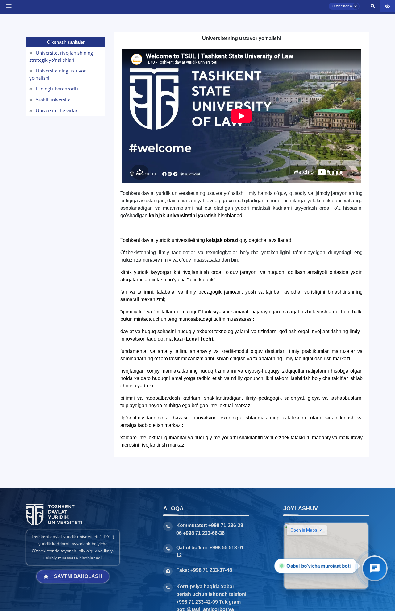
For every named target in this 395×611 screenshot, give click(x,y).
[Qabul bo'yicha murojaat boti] (374, 568)
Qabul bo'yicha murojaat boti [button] (320, 565)
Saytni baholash (78, 576)
